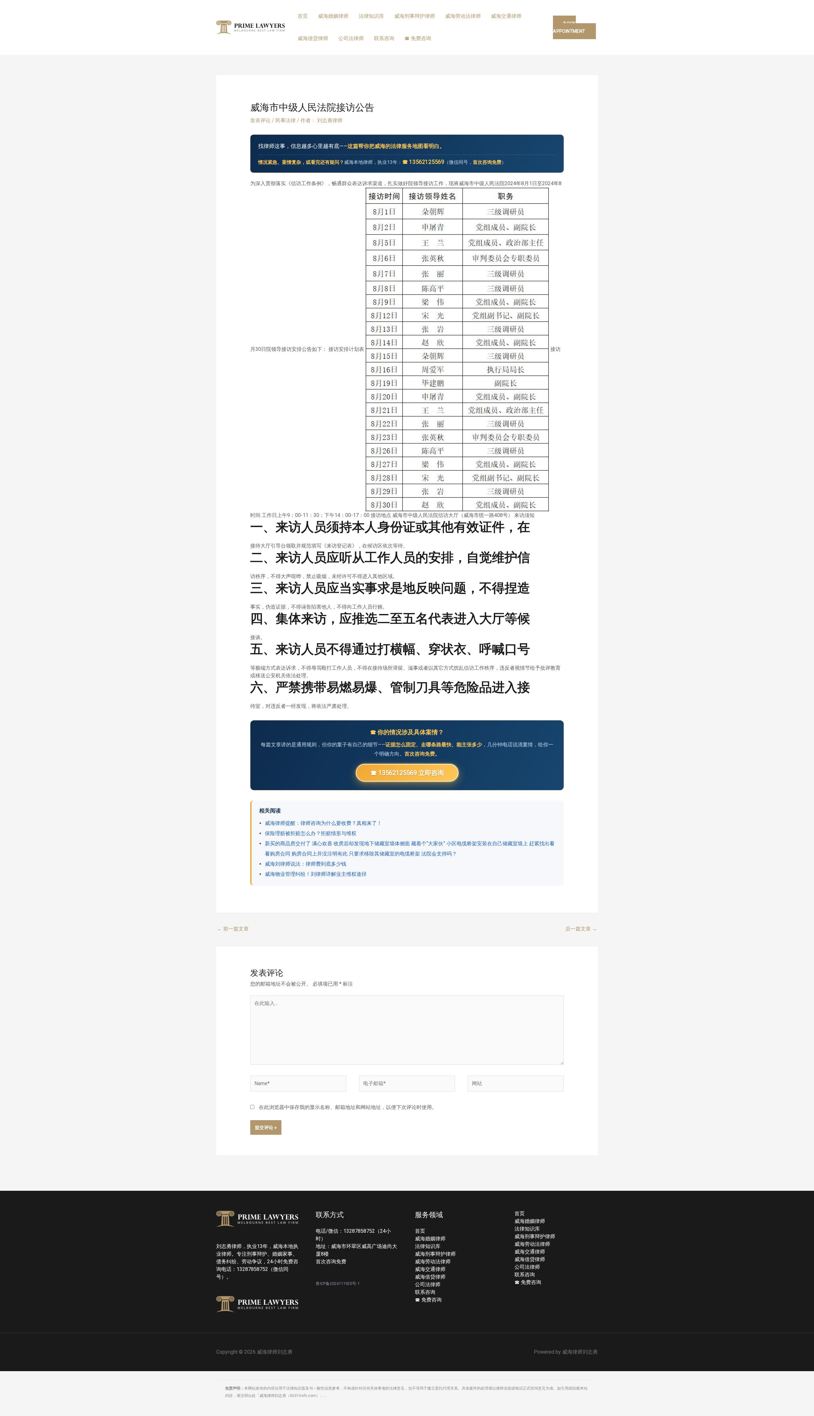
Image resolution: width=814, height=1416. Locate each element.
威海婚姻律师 (333, 16)
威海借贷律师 (313, 38)
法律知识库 (371, 16)
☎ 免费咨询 (417, 38)
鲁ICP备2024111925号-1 (338, 1283)
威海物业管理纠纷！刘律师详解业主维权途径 (316, 874)
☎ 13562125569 (423, 162)
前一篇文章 (233, 929)
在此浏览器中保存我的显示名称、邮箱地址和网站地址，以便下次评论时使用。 (348, 1107)
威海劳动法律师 (463, 16)
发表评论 (260, 120)
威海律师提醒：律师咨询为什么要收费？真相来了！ (323, 823)
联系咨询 (384, 38)
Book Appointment (569, 27)
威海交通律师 (506, 16)
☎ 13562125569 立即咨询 (407, 773)
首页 (303, 16)
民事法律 (285, 120)
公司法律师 (351, 38)
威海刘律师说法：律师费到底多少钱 (305, 864)
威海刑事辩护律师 (414, 16)
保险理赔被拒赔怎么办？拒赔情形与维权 (310, 833)
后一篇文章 (581, 929)
